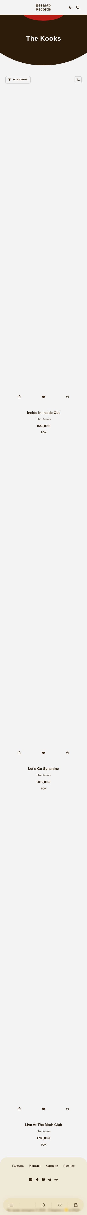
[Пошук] (78, 7)
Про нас (69, 1165)
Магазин (35, 1165)
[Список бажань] (59, 1205)
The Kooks (43, 419)
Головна (18, 1165)
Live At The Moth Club (43, 1125)
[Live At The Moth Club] (43, 959)
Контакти (52, 1165)
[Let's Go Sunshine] (43, 603)
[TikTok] (37, 1179)
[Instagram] (30, 1179)
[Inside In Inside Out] (43, 247)
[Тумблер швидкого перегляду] (67, 397)
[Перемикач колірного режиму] (70, 7)
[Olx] (56, 1179)
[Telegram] (49, 1179)
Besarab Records (43, 7)
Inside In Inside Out (43, 413)
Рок (43, 432)
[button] (19, 397)
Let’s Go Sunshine (43, 769)
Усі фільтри (20, 79)
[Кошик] (75, 1205)
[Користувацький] (11, 1205)
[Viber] (43, 1179)
